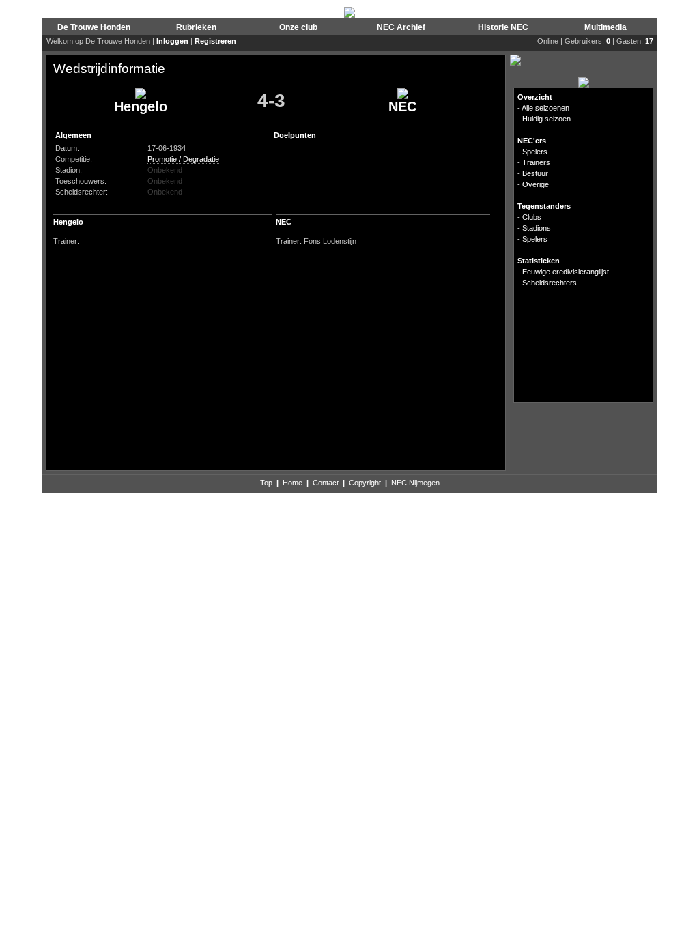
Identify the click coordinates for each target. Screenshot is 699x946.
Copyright (365, 482)
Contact (326, 482)
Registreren (215, 41)
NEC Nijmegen (415, 482)
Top (266, 482)
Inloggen (172, 41)
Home (292, 482)
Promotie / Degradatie (183, 159)
